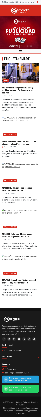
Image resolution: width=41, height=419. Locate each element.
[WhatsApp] (29, 339)
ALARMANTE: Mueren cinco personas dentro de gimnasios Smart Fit (17, 189)
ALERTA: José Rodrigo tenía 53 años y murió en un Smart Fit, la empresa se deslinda (17, 90)
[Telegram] (31, 2)
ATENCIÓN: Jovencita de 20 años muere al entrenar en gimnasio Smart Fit (19, 281)
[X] (23, 2)
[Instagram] (25, 2)
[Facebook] (20, 2)
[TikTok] (34, 2)
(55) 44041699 (10, 369)
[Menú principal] (20, 51)
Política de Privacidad (12, 350)
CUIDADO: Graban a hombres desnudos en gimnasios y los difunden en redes (19, 142)
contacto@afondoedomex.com (17, 373)
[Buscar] (37, 2)
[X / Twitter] (9, 339)
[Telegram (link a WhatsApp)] (24, 339)
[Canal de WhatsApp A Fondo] (20, 32)
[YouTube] (29, 2)
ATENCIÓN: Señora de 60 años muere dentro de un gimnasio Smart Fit (17, 235)
